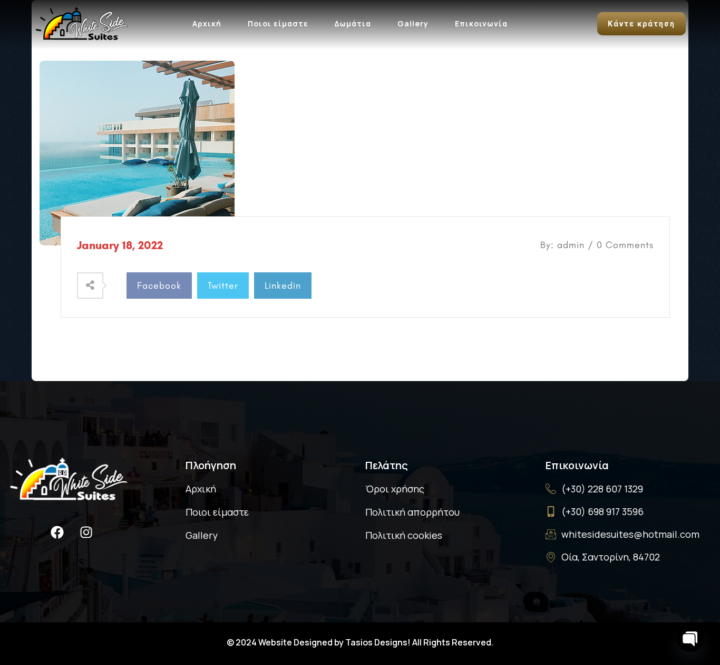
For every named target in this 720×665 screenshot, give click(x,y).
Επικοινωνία (481, 23)
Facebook (159, 285)
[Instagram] (86, 532)
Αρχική (206, 23)
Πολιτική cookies (403, 535)
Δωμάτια (353, 23)
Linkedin (283, 285)
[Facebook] (57, 532)
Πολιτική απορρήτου (412, 512)
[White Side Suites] (81, 22)
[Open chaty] (690, 637)
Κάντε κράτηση (641, 24)
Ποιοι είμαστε (278, 23)
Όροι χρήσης (394, 488)
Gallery (413, 23)
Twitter (223, 285)
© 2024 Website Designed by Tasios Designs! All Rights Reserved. (360, 642)
